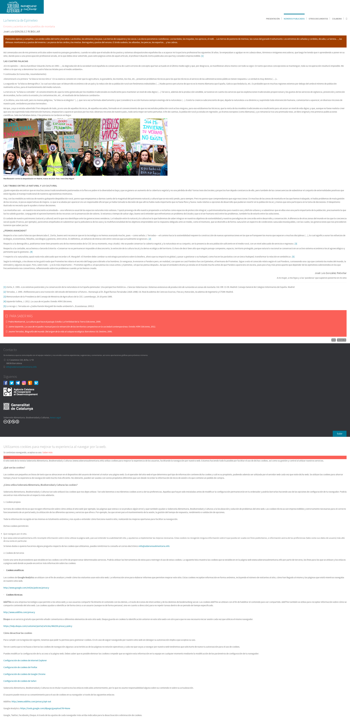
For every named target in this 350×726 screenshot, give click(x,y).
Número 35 (342, 340)
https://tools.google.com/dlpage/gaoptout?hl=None (45, 708)
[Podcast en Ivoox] (31, 382)
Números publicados (294, 19)
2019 (333, 340)
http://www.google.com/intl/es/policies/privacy (26, 587)
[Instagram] (25, 382)
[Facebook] (6, 382)
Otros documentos (318, 19)
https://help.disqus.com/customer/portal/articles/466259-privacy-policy (37, 626)
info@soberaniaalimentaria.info (21, 366)
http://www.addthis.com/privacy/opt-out (31, 701)
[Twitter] (13, 382)
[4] (31, 251)
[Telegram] (19, 382)
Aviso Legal (55, 417)
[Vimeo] (37, 382)
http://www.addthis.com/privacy (19, 612)
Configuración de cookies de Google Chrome (24, 674)
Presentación (273, 19)
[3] (296, 243)
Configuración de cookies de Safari (19, 681)
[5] (293, 256)
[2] (150, 238)
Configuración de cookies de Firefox (20, 667)
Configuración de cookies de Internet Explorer (25, 660)
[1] (202, 56)
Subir (339, 433)
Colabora (337, 19)
